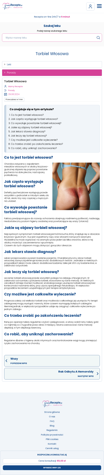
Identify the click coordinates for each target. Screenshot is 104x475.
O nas (52, 416)
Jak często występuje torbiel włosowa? (34, 119)
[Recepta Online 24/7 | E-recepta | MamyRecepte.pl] (12, 6)
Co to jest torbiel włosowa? (27, 115)
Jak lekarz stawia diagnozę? (28, 131)
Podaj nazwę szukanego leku (52, 31)
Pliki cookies (52, 439)
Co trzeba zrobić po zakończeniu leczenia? (37, 144)
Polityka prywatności (52, 434)
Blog (52, 425)
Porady (11, 72)
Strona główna (52, 412)
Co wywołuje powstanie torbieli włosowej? (36, 123)
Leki (9, 64)
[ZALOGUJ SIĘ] (90, 6)
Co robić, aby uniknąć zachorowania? (34, 148)
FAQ (52, 421)
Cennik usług (52, 448)
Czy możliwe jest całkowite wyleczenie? (34, 140)
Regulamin (52, 430)
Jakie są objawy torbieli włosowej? (31, 127)
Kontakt (52, 443)
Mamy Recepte (15, 86)
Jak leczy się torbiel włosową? (29, 135)
